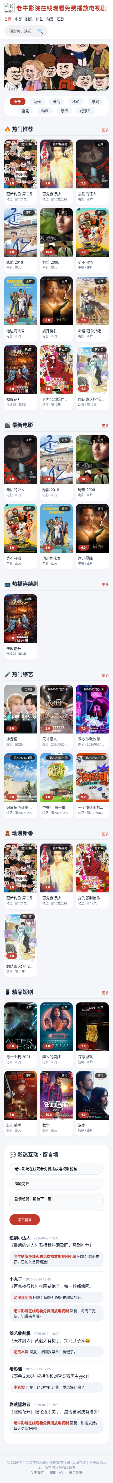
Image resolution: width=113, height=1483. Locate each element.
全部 (17, 101)
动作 (37, 101)
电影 (18, 18)
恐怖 (64, 110)
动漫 (50, 18)
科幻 (76, 101)
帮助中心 (56, 1472)
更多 (105, 130)
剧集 (29, 18)
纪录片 (85, 110)
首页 (8, 18)
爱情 (56, 101)
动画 (45, 110)
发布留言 (25, 1219)
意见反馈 (76, 1472)
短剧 (60, 18)
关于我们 (37, 1472)
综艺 (39, 18)
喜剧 (25, 110)
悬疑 (95, 101)
